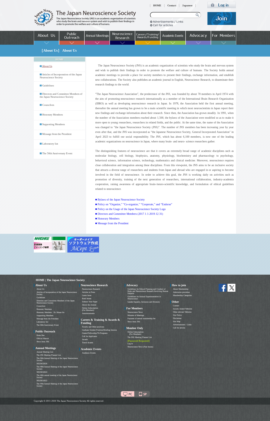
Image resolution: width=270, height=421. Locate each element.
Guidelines (48, 85)
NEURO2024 (42, 372)
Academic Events (89, 353)
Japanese (187, 5)
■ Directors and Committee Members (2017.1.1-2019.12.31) (129, 213)
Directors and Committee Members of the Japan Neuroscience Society (61, 95)
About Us (40, 289)
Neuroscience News (135, 312)
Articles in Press (88, 292)
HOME (157, 5)
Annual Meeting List (45, 352)
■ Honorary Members (107, 218)
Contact (171, 5)
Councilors (48, 105)
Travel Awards (87, 343)
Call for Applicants (89, 336)
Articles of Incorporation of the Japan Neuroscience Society (61, 76)
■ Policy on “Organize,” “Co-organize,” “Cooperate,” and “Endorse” (133, 204)
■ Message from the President (111, 223)
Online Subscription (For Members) (90, 309)
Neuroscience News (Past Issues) (140, 347)
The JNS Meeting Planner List (49, 355)
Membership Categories (182, 295)
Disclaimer (177, 318)
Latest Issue (86, 295)
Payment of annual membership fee (141, 318)
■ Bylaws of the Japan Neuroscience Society (120, 199)
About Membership (180, 289)
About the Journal (89, 305)
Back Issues (86, 298)
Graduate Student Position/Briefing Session (99, 330)
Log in (130, 343)
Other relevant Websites (182, 312)
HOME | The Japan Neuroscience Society (60, 280)
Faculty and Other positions (93, 327)
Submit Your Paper (89, 302)
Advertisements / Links (182, 325)
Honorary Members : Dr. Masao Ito (50, 312)
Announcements (88, 313)
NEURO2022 (42, 380)
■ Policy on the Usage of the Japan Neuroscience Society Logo (130, 209)
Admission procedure (181, 292)
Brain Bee (40, 335)
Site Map (176, 321)
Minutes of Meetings (135, 315)
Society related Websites (182, 309)
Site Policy (177, 315)
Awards (85, 339)
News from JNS (43, 342)
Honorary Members (52, 114)
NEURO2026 (42, 363)
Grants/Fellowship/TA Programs (95, 333)
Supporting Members (53, 124)
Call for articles (179, 328)
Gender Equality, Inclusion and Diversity (143, 302)
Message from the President (57, 134)
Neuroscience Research (91, 289)
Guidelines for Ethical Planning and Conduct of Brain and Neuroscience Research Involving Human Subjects (147, 291)
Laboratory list (50, 143)
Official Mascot (43, 338)
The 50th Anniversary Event (57, 153)
